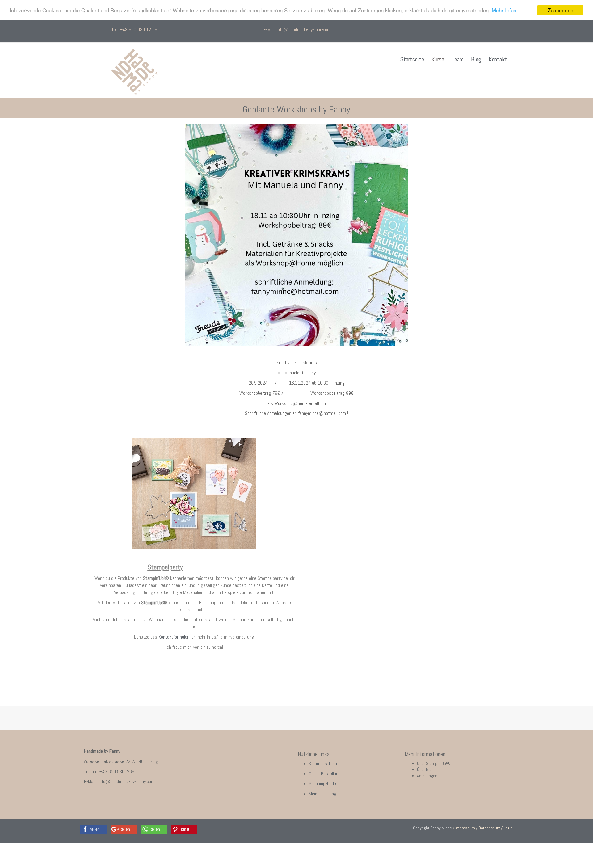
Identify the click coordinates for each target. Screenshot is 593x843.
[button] (93, 829)
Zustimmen (560, 10)
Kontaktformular (173, 637)
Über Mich (425, 769)
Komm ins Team (323, 763)
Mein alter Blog (323, 793)
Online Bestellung (325, 773)
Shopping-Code (323, 783)
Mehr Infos (504, 10)
